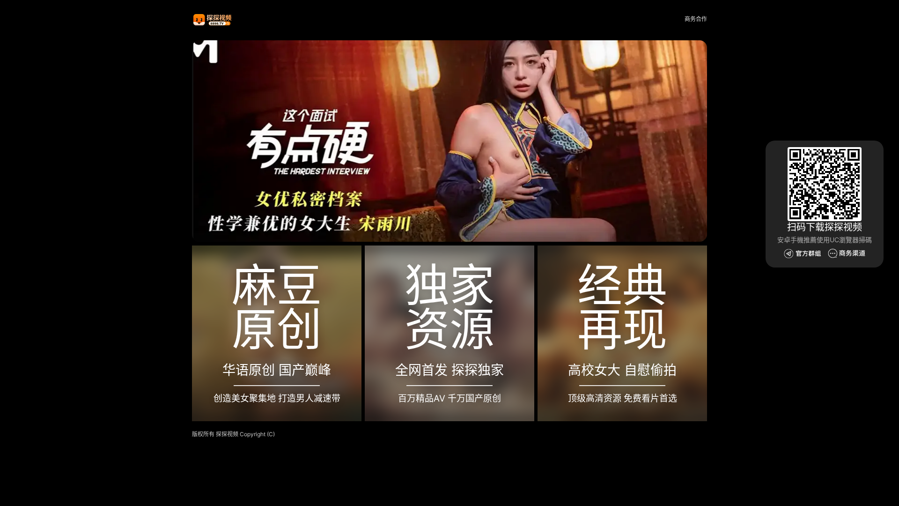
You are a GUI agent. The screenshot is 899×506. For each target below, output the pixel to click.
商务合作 (696, 18)
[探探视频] (213, 19)
